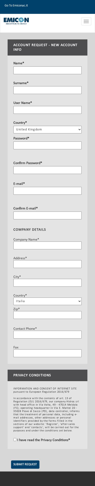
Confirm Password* (27, 163)
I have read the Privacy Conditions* (43, 440)
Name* (18, 63)
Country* (20, 123)
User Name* (22, 103)
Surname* (21, 83)
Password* (21, 138)
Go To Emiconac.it (16, 5)
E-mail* (19, 184)
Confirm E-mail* (25, 208)
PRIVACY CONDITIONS (32, 375)
